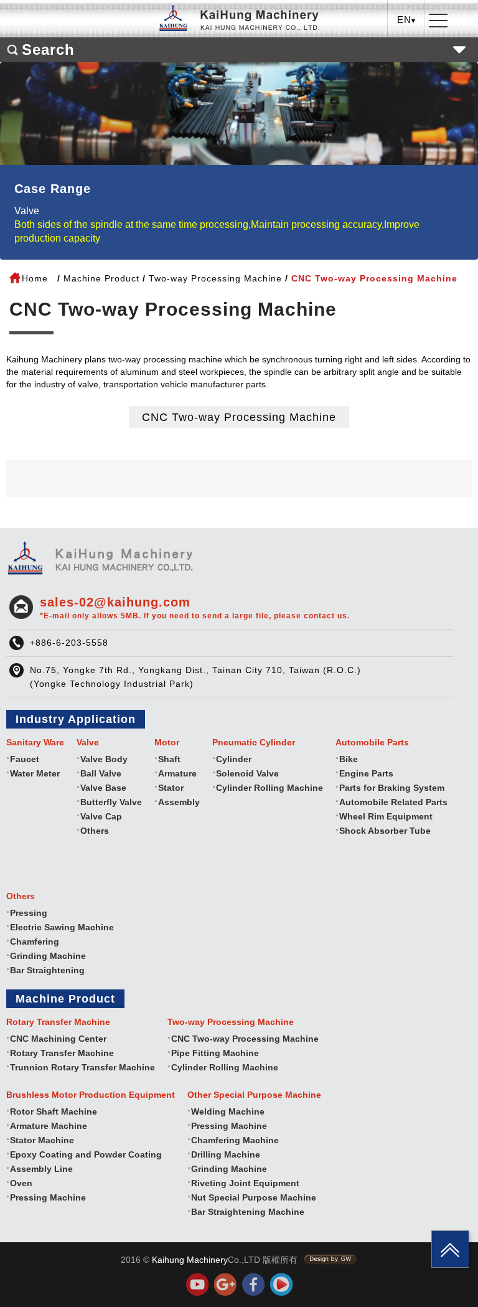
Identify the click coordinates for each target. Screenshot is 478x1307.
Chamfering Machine (235, 1140)
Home (35, 278)
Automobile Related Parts (393, 802)
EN (406, 65)
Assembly (179, 802)
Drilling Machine (225, 1154)
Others (94, 831)
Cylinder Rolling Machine (269, 788)
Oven (21, 1183)
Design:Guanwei (330, 1259)
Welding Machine (228, 1111)
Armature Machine (48, 1126)
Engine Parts (366, 773)
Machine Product (101, 278)
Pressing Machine (48, 1197)
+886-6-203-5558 (69, 643)
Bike (348, 759)
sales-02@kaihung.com (195, 607)
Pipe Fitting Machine (215, 1053)
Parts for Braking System (391, 788)
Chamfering (34, 941)
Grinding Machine (48, 956)
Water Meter (35, 773)
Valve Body (104, 759)
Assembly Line (41, 1169)
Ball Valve (100, 773)
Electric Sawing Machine (62, 927)
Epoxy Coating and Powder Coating (86, 1154)
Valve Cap (101, 816)
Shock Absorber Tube (385, 831)
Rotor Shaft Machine (53, 1111)
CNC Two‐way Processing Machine (239, 417)
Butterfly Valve (111, 802)
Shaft (169, 759)
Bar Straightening (47, 970)
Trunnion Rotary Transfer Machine (82, 1067)
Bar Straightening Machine (247, 1212)
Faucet (24, 759)
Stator (171, 788)
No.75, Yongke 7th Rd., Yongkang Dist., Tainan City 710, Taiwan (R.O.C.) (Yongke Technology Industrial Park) (195, 677)
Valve (26, 210)
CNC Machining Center (58, 1039)
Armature (177, 773)
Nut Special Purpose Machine (253, 1197)
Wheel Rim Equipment (386, 816)
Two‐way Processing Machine (215, 278)
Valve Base (103, 788)
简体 (406, 85)
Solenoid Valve (247, 773)
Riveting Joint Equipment (245, 1183)
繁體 (406, 46)
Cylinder (233, 759)
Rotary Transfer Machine (62, 1053)
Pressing (28, 913)
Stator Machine (42, 1140)
